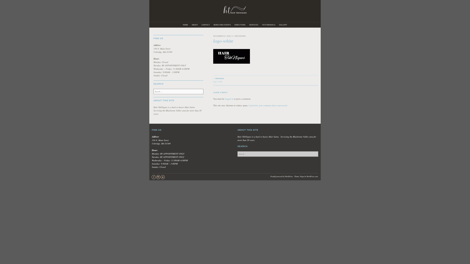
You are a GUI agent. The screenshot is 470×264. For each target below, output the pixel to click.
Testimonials (268, 25)
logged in (229, 98)
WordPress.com (312, 176)
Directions (240, 25)
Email (163, 177)
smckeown (240, 36)
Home (185, 25)
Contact (206, 25)
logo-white (218, 80)
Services (253, 25)
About (195, 25)
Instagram (158, 177)
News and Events (222, 25)
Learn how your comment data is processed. (268, 105)
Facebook (154, 177)
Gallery (283, 25)
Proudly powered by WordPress (281, 176)
